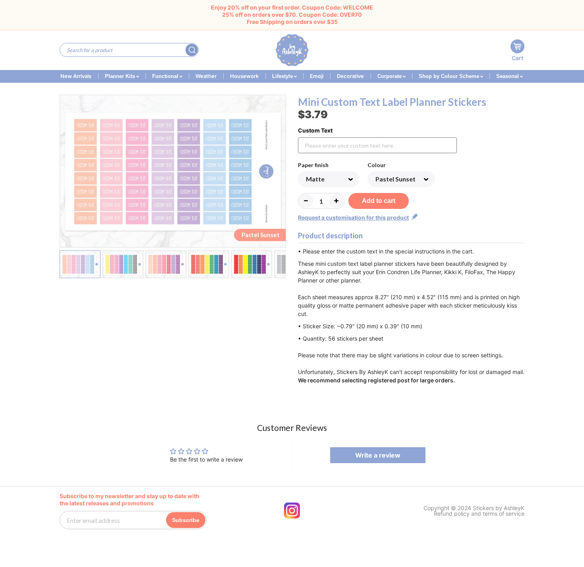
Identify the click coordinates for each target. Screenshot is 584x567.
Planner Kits (121, 76)
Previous (65, 173)
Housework (244, 76)
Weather (206, 76)
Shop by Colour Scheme (450, 76)
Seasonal (508, 76)
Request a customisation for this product (353, 217)
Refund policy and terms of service (479, 513)
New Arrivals (75, 76)
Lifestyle (283, 76)
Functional (166, 76)
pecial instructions (421, 251)
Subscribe (185, 520)
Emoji (316, 76)
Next (281, 173)
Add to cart (378, 200)
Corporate (390, 76)
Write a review (377, 455)
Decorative (350, 76)
